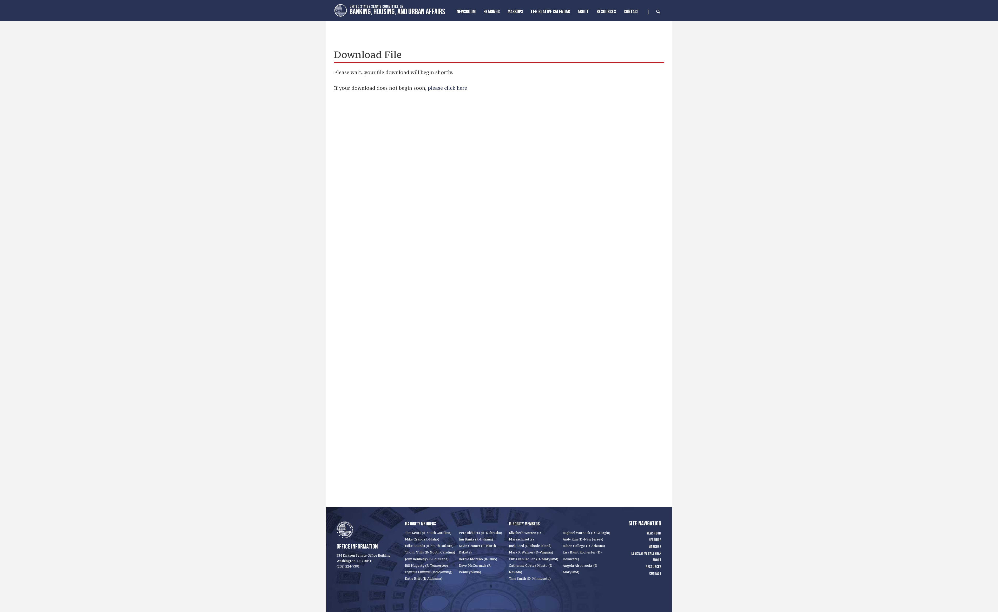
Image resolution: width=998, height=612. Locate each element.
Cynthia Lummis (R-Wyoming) (428, 572)
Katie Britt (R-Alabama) (423, 579)
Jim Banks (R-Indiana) (476, 539)
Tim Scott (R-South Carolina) (428, 533)
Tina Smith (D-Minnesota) (530, 579)
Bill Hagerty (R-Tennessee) (426, 566)
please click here (447, 88)
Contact (631, 12)
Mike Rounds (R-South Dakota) (429, 546)
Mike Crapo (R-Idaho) (422, 539)
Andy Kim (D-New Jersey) (583, 539)
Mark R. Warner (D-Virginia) (531, 552)
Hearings (491, 12)
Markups (654, 546)
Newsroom (466, 12)
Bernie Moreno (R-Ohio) (478, 559)
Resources (606, 12)
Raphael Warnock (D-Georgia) (586, 533)
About (583, 12)
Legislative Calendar (550, 12)
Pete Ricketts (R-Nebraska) (480, 533)
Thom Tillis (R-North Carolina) (430, 552)
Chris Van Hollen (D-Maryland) (533, 559)
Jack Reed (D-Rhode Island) (530, 546)
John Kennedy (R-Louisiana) (427, 559)
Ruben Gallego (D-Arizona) (584, 546)
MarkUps (515, 12)
